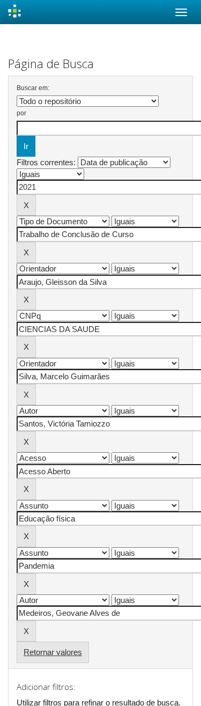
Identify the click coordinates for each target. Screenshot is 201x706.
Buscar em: (33, 88)
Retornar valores (53, 652)
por (21, 113)
